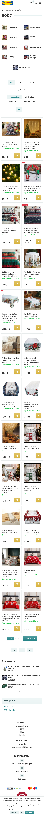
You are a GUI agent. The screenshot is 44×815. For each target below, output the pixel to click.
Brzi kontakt (10, 710)
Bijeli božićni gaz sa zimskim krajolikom (30, 315)
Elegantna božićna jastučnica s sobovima (31, 447)
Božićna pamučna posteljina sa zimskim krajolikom (9, 230)
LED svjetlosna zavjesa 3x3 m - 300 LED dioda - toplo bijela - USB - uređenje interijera (32, 145)
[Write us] (22, 775)
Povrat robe (22, 744)
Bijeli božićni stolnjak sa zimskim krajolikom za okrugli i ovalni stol (32, 274)
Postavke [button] (14, 812)
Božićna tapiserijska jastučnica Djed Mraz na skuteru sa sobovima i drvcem (10, 489)
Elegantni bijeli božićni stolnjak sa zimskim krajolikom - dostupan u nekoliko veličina (10, 317)
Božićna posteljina (33, 37)
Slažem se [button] (29, 812)
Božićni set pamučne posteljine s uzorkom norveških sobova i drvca (32, 230)
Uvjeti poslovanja (22, 726)
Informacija (22, 723)
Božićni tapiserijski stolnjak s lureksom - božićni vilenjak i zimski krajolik (32, 361)
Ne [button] (22, 812)
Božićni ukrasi (12, 37)
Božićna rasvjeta (24, 67)
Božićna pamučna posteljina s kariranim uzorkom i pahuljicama (9, 274)
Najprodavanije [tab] (29, 102)
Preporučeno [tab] (14, 97)
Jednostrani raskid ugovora (22, 747)
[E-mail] (22, 768)
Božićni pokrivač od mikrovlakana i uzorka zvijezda (9, 144)
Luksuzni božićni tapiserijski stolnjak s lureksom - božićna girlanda (31, 405)
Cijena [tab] (19, 82)
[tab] (19, 109)
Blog (22, 732)
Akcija (23, 90)
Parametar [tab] (30, 82)
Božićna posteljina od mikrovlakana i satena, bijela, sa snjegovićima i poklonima (10, 574)
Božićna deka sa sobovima (29, 572)
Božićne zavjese (35, 27)
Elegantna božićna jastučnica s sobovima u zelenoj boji (32, 488)
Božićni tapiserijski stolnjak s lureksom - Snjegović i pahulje (9, 404)
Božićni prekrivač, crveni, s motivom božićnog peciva (32, 617)
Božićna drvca (12, 27)
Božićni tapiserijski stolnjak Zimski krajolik (9, 532)
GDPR (22, 729)
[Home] (7, 3)
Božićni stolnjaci (35, 47)
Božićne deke (12, 47)
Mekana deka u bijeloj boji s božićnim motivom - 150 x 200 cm (11, 360)
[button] (17, 155)
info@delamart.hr (12, 707)
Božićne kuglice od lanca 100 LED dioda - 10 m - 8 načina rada (10, 188)
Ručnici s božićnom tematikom (33, 57)
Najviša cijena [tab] (14, 102)
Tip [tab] (11, 82)
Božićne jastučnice (11, 57)
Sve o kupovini (22, 741)
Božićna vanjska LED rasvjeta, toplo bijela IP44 (10, 447)
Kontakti (22, 735)
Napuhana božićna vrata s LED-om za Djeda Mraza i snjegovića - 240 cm (32, 188)
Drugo (21, 692)
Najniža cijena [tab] (29, 97)
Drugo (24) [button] (29, 638)
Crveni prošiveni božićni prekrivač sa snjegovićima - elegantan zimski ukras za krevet (11, 618)
